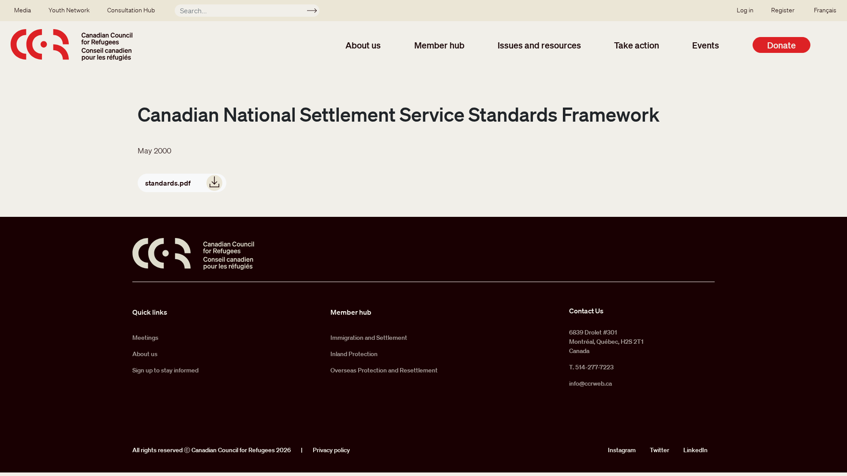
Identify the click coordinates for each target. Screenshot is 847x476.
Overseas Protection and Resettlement (384, 370)
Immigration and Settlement (368, 338)
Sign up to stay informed (165, 370)
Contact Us (586, 310)
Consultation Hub (131, 10)
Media (22, 10)
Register (783, 10)
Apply (315, 11)
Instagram (622, 450)
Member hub (439, 45)
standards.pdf (168, 182)
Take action (636, 45)
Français (825, 10)
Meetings (145, 338)
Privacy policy (331, 450)
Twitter (659, 450)
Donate (781, 45)
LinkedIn (695, 450)
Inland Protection (354, 354)
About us (363, 45)
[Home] (71, 45)
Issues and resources (539, 45)
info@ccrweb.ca (590, 383)
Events (705, 45)
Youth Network (69, 10)
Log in (745, 10)
